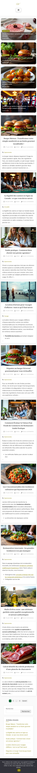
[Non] (35, 766)
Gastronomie (6, 31)
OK (19, 770)
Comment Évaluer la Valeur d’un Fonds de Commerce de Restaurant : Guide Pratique (18, 426)
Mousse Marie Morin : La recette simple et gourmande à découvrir (17, 35)
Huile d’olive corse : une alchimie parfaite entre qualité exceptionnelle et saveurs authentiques (18, 612)
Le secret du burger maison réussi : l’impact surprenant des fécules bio (17, 59)
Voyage (6, 316)
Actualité (5, 103)
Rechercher (9, 709)
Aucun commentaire (28, 147)
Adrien (17, 147)
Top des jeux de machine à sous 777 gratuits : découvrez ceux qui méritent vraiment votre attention (17, 107)
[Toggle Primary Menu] (18, 10)
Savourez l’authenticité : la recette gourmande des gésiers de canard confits (18, 83)
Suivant (24, 701)
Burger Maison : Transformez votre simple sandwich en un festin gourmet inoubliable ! (18, 141)
